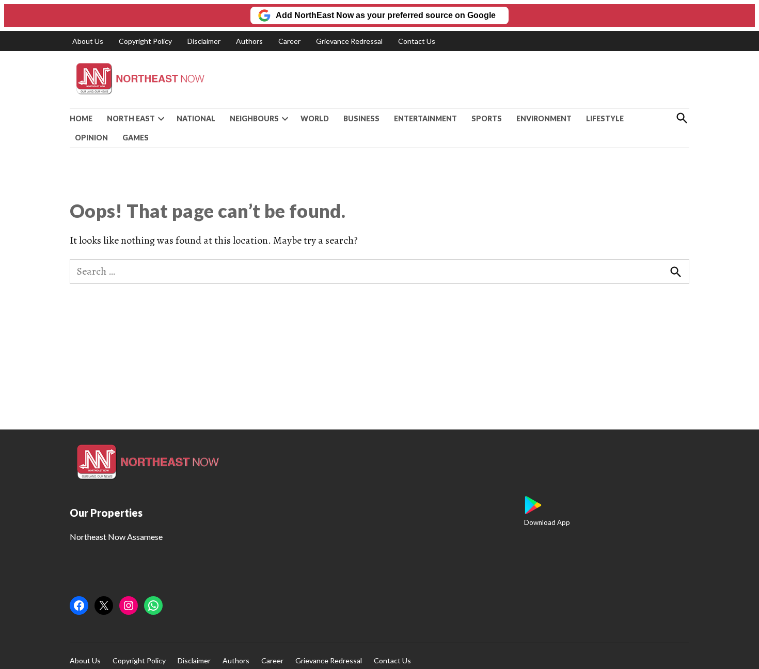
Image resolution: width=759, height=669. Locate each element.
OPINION (91, 137)
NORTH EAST (131, 118)
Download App (547, 522)
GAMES (135, 137)
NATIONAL (196, 118)
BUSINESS (361, 118)
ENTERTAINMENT (425, 118)
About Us (87, 41)
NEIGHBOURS (254, 118)
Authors (249, 41)
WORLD (315, 118)
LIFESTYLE (605, 118)
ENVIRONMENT (544, 118)
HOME (81, 118)
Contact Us (416, 41)
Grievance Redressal (349, 41)
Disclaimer (203, 41)
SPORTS (486, 118)
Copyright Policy (145, 41)
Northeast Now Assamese (116, 536)
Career (289, 41)
